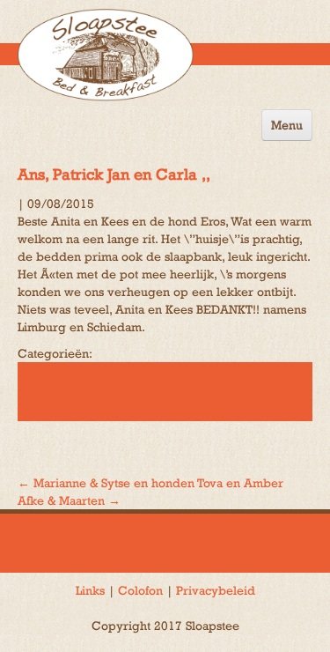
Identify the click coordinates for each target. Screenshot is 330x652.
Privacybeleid (215, 590)
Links (90, 590)
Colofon (140, 590)
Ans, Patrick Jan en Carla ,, (114, 174)
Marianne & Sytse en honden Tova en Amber (150, 483)
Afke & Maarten (69, 500)
